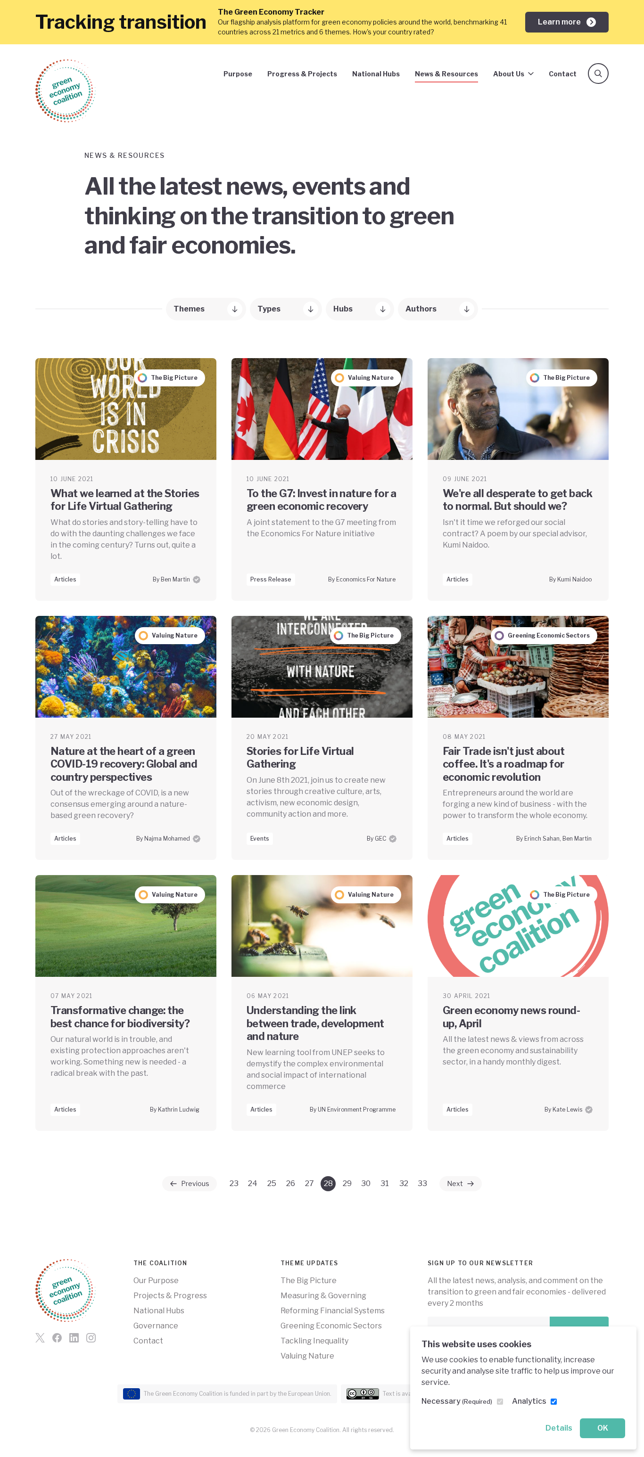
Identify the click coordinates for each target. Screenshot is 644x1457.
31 (384, 1183)
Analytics (529, 1401)
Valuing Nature (307, 1355)
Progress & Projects (302, 74)
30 (366, 1183)
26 (290, 1183)
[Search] (598, 73)
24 (252, 1183)
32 (403, 1183)
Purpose (237, 74)
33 (422, 1183)
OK (602, 1428)
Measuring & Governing (323, 1295)
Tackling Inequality (314, 1340)
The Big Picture (309, 1280)
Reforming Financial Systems (333, 1310)
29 (347, 1183)
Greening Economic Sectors (331, 1325)
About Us (508, 74)
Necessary (456, 1401)
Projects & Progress (170, 1295)
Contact (563, 74)
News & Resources (446, 74)
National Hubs (376, 74)
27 (309, 1183)
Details (558, 1428)
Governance (155, 1325)
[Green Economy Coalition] (65, 91)
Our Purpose (156, 1280)
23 (234, 1183)
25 (271, 1183)
